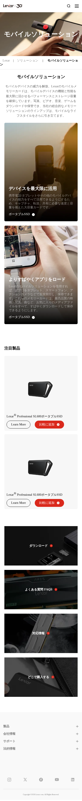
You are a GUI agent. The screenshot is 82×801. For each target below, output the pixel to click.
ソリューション (27, 60)
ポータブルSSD (19, 214)
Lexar (12, 6)
